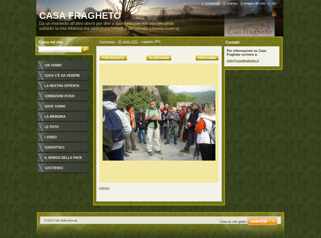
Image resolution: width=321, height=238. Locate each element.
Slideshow (159, 58)
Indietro (104, 188)
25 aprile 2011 (128, 42)
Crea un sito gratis (233, 221)
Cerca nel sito (51, 42)
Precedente (113, 58)
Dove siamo (54, 106)
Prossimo (207, 58)
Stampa (232, 3)
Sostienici (53, 168)
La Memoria (54, 116)
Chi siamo (53, 65)
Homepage (107, 42)
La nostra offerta (61, 86)
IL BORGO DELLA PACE (63, 158)
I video (50, 137)
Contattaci (54, 147)
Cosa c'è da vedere (62, 75)
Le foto (51, 127)
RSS (274, 3)
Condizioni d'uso (59, 96)
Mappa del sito (254, 3)
